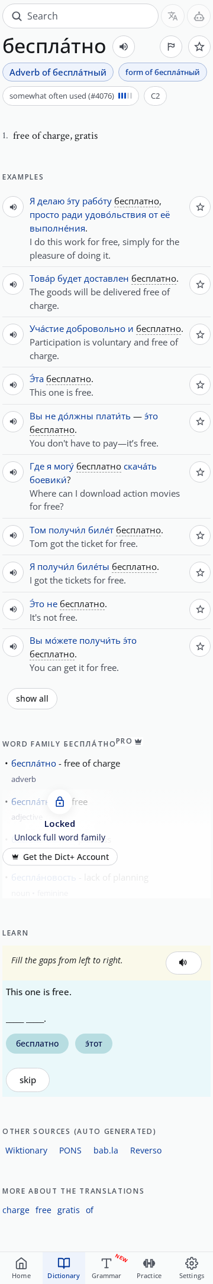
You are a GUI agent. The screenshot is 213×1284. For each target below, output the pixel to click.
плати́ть (113, 416)
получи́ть (100, 640)
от (153, 214)
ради (72, 214)
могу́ (64, 466)
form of (162, 72)
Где (37, 466)
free (43, 1209)
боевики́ (48, 479)
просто (44, 214)
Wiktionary (26, 1150)
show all (32, 698)
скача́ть (140, 466)
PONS (70, 1150)
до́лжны (75, 416)
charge (16, 1209)
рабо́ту (97, 201)
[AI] (199, 16)
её (165, 214)
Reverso (146, 1150)
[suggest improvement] (171, 46)
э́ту (73, 201)
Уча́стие (47, 328)
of (89, 1209)
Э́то (37, 604)
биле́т (101, 530)
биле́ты (93, 566)
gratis (68, 1209)
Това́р (42, 278)
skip (28, 1080)
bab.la (105, 1150)
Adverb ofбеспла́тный (57, 72)
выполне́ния (57, 228)
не (50, 416)
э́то (151, 416)
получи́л (67, 530)
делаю (50, 201)
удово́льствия (115, 214)
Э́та (37, 378)
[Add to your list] (199, 46)
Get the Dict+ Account (66, 857)
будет (69, 278)
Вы (36, 416)
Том (38, 530)
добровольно (95, 328)
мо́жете (61, 640)
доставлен (106, 278)
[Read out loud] (123, 46)
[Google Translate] (173, 16)
